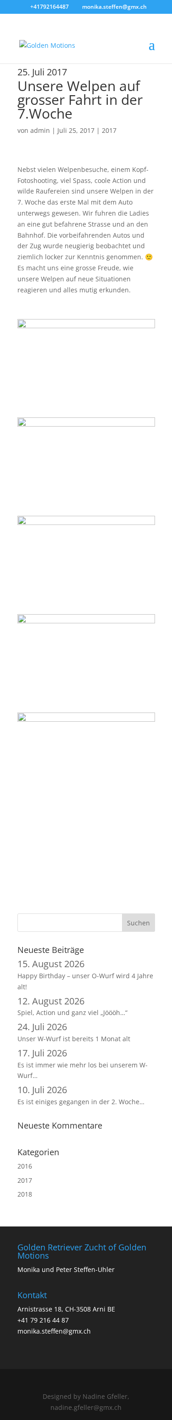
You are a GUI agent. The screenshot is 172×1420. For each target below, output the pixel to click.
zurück (42, 852)
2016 (24, 1166)
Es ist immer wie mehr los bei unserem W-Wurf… (82, 1064)
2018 (24, 1194)
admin (40, 130)
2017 (109, 130)
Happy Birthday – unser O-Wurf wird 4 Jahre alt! (85, 975)
